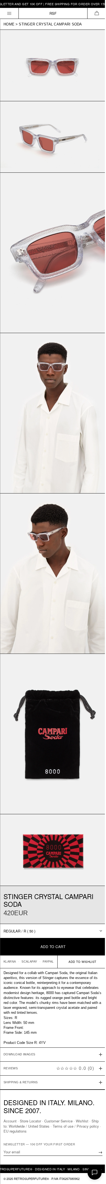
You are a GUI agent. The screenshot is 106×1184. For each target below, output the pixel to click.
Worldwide (25, 1125)
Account (10, 1121)
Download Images (19, 1021)
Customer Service (58, 1121)
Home (9, 24)
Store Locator (30, 1121)
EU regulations (27, 1130)
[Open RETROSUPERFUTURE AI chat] (95, 1172)
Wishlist (82, 1121)
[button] (96, 13)
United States (47, 1125)
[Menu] (9, 13)
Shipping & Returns (21, 1049)
